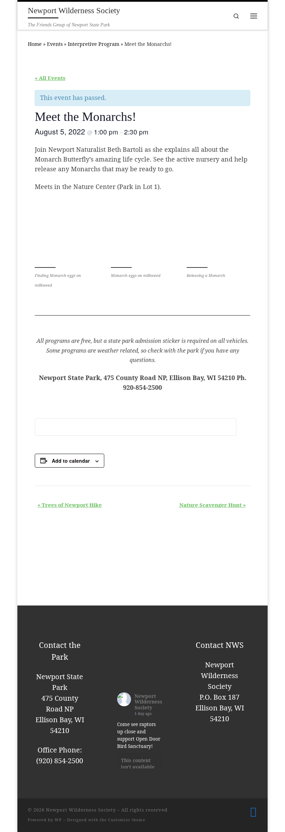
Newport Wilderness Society (148, 702)
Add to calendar (71, 460)
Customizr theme (126, 819)
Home (35, 44)
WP (58, 819)
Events (55, 44)
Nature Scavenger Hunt (212, 504)
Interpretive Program (93, 44)
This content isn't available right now (138, 767)
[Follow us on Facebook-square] (253, 812)
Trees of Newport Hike (70, 504)
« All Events (50, 77)
